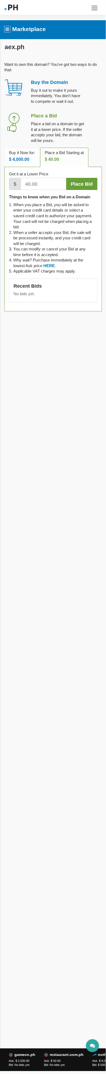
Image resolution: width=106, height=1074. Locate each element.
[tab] (49, 265)
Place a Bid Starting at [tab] (64, 156)
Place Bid (82, 184)
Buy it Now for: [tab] (22, 156)
